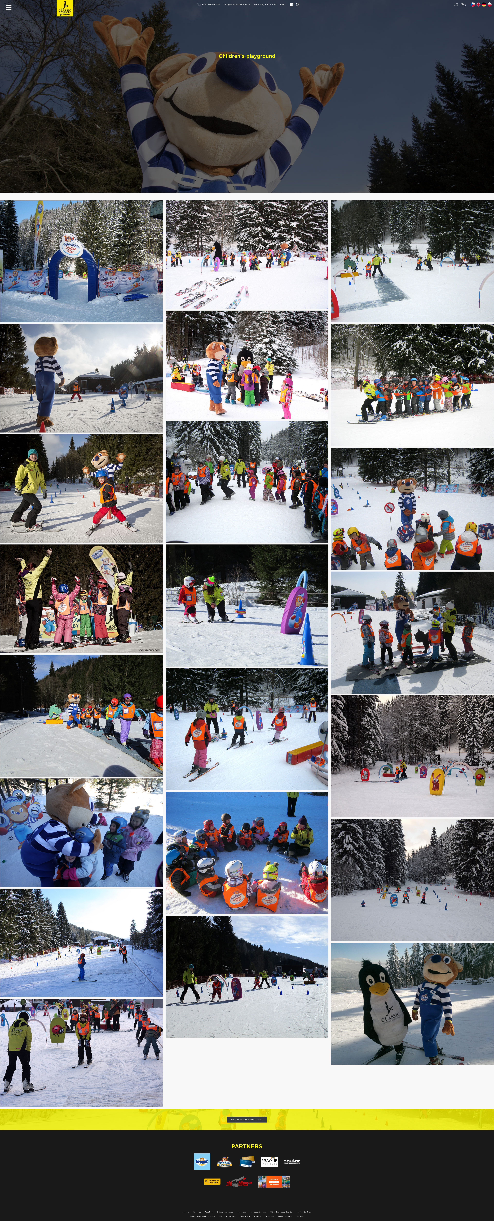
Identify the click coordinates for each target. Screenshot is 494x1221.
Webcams (269, 1216)
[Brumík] (202, 1161)
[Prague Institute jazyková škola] (269, 1161)
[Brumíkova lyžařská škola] (224, 1161)
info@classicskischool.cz (237, 4)
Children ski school (225, 1212)
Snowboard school (258, 1212)
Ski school (242, 1212)
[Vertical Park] (212, 1181)
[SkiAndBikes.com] (239, 1181)
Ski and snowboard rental (281, 1212)
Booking (186, 1212)
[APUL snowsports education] (292, 1161)
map (282, 4)
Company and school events (202, 1216)
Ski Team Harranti (227, 1216)
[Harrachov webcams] (456, 4)
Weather (257, 1216)
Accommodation (285, 1216)
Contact (300, 1216)
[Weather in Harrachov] (463, 4)
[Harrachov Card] (247, 1161)
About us (209, 1212)
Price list (197, 1212)
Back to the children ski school (247, 1120)
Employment (244, 1216)
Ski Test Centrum (304, 1212)
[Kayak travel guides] (274, 1181)
